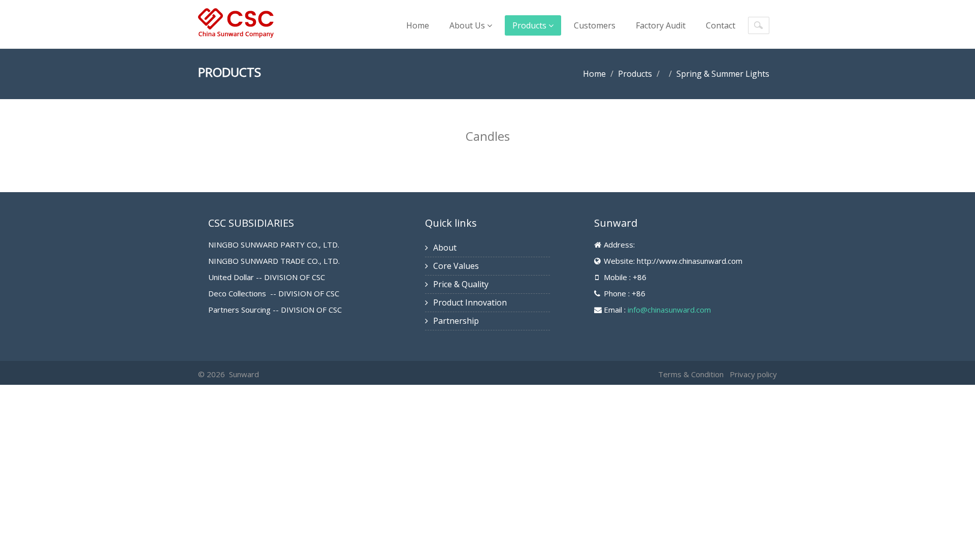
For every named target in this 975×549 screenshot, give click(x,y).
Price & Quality (461, 284)
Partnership (456, 320)
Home (417, 25)
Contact (720, 25)
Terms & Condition (691, 374)
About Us (468, 25)
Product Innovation (470, 302)
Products (530, 25)
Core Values (456, 265)
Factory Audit (661, 25)
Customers (594, 25)
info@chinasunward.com (669, 309)
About (445, 247)
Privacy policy (753, 374)
